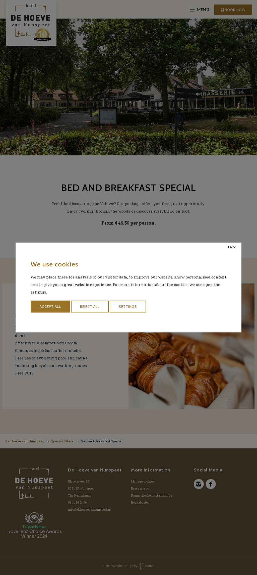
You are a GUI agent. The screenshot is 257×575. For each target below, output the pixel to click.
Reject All (90, 306)
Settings (128, 306)
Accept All (50, 306)
